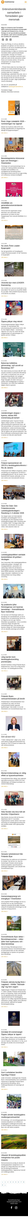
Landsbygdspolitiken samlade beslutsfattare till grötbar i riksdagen (13, 557)
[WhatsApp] (10, 40)
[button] (25, 2)
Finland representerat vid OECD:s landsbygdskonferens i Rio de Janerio (14, 465)
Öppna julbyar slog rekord (11, 321)
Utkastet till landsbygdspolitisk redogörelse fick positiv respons (13, 1157)
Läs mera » (4, 133)
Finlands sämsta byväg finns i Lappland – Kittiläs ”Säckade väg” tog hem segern (13, 984)
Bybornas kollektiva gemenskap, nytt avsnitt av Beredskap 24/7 (12, 365)
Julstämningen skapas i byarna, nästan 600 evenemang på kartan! (10, 415)
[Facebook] (3, 40)
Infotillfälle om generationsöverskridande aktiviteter (11, 205)
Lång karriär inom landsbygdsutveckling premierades (10, 659)
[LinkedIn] (7, 40)
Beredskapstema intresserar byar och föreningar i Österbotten (12, 160)
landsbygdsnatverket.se (16, 86)
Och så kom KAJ (8, 737)
